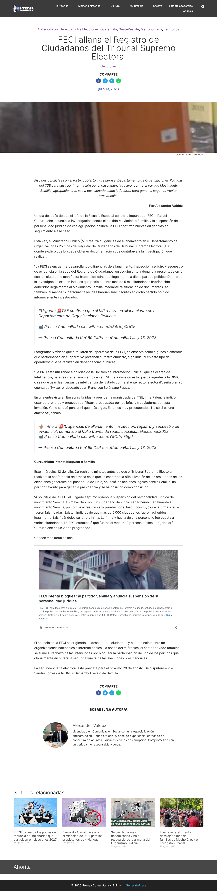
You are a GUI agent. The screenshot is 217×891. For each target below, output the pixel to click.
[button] (203, 6)
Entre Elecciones (86, 29)
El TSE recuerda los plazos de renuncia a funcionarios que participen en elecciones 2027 (35, 835)
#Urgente (47, 310)
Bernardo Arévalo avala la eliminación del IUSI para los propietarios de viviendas (82, 835)
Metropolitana (151, 29)
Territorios (61, 5)
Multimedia (136, 5)
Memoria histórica (89, 5)
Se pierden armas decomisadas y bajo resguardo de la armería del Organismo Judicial (130, 837)
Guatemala (108, 29)
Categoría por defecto (55, 29)
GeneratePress (136, 885)
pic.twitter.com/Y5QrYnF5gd (107, 436)
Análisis (188, 11)
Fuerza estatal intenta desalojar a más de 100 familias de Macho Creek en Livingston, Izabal (180, 837)
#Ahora (50, 426)
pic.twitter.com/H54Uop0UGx (108, 326)
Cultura (115, 5)
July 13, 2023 (144, 337)
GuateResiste (129, 29)
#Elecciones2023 (153, 431)
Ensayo (157, 5)
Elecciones (108, 66)
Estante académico (181, 5)
